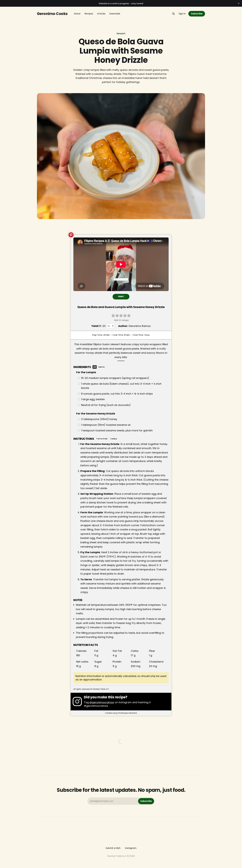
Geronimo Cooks (52, 14)
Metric (101, 367)
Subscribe (197, 13)
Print (121, 296)
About (77, 13)
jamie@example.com (121, 801)
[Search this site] (173, 14)
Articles (101, 13)
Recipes (88, 13)
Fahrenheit (102, 438)
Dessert (121, 33)
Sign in (182, 13)
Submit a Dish (113, 848)
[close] (238, 3)
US (94, 367)
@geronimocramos (101, 702)
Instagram (130, 848)
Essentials (114, 13)
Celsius (113, 438)
